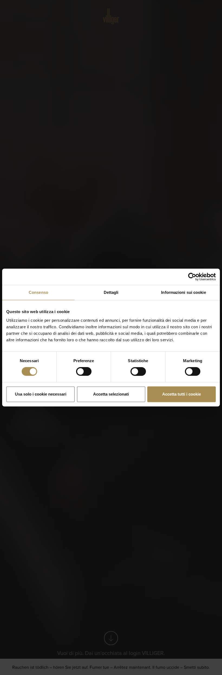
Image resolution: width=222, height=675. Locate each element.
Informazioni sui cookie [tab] (183, 292)
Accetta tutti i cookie (181, 394)
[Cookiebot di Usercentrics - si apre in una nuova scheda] (192, 277)
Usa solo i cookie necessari (40, 394)
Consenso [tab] (38, 292)
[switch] (84, 371)
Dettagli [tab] (111, 292)
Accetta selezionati (111, 394)
